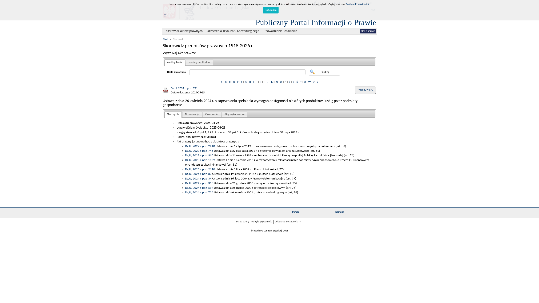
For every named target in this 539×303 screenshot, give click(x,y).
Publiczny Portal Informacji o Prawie (316, 22)
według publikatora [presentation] (200, 62)
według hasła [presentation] (175, 62)
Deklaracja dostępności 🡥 (288, 222)
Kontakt (339, 212)
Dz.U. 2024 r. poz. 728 (199, 192)
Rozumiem (270, 10)
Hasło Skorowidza (176, 72)
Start (165, 39)
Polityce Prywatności (357, 4)
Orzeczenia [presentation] (211, 114)
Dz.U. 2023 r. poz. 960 (199, 155)
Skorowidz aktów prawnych (184, 31)
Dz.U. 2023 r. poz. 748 (199, 151)
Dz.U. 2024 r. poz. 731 (184, 88)
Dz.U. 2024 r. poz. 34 (198, 178)
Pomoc (295, 212)
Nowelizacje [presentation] (192, 114)
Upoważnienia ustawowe (280, 31)
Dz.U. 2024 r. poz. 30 (198, 174)
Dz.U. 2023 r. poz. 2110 (200, 169)
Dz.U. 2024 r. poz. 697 (199, 188)
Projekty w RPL (365, 90)
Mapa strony (242, 222)
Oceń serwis (368, 31)
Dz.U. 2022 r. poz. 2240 (200, 146)
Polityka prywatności (261, 222)
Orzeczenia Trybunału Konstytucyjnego (233, 31)
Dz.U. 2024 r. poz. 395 (199, 183)
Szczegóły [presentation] (173, 114)
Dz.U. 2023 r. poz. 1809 (200, 160)
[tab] (174, 62)
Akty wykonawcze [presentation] (234, 114)
